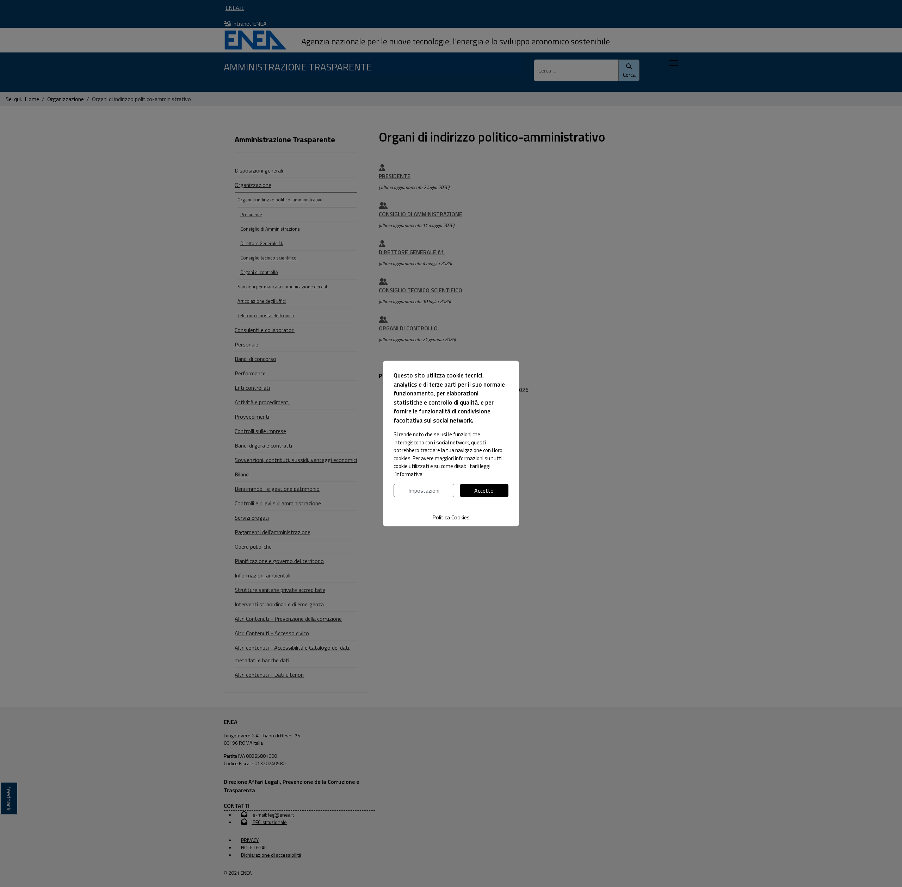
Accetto (484, 490)
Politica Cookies (451, 517)
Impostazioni (423, 490)
